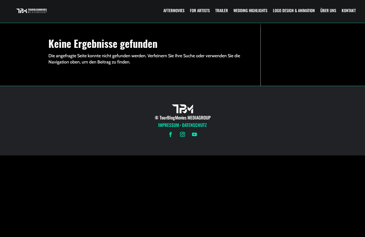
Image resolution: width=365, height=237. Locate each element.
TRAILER (221, 10)
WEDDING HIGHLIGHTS (250, 10)
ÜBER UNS (328, 10)
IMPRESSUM (168, 125)
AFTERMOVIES (173, 10)
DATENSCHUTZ (194, 125)
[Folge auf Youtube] (194, 134)
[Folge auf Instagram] (182, 134)
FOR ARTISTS (200, 10)
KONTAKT (349, 10)
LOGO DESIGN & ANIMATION (294, 10)
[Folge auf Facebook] (171, 134)
